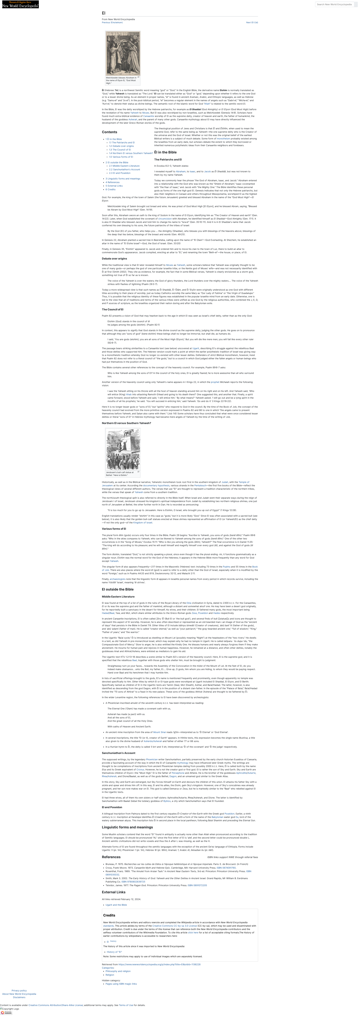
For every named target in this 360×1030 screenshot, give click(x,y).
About (59, 4)
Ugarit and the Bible (116, 904)
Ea (237, 817)
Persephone (178, 772)
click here (193, 932)
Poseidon (203, 613)
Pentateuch (200, 485)
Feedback (72, 4)
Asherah (133, 119)
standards (108, 925)
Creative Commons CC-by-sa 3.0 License (174, 925)
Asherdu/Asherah (153, 741)
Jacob (207, 171)
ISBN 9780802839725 (133, 881)
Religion (110, 974)
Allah (207, 103)
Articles (47, 4)
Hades (216, 613)
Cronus (140, 769)
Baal (112, 613)
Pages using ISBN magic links (121, 983)
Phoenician (152, 759)
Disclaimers (19, 997)
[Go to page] (356, 4)
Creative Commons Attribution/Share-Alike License (56, 1005)
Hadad (105, 613)
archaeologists (117, 579)
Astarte (252, 772)
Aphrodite (241, 772)
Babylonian (217, 817)
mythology (182, 762)
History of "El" (114, 951)
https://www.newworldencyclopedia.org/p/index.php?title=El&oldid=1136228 (160, 964)
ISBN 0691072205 (197, 885)
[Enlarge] (138, 77)
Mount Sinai (159, 732)
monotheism (223, 138)
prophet (215, 382)
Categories (108, 967)
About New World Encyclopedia (19, 993)
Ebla (189, 602)
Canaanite (148, 116)
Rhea (104, 776)
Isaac (192, 171)
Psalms (226, 566)
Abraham (181, 171)
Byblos (167, 801)
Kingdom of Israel (142, 522)
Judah (225, 482)
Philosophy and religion (118, 971)
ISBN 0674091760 (226, 867)
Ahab (129, 394)
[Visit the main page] (20, 4)
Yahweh (134, 112)
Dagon (172, 776)
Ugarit (196, 348)
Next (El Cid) (252, 22)
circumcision (165, 218)
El (108, 941)
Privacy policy (19, 990)
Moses (145, 112)
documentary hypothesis (156, 485)
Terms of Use (126, 1005)
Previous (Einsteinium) (112, 22)
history (113, 941)
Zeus (194, 613)
